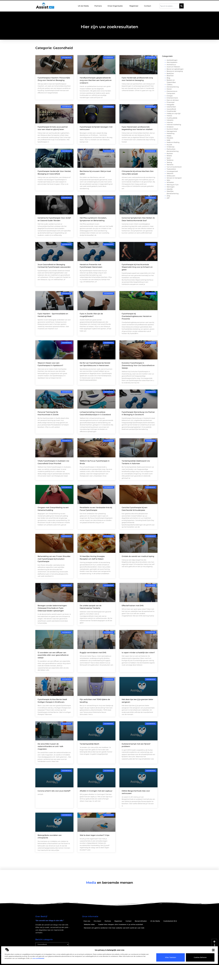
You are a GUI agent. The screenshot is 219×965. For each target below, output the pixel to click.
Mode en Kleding (173, 142)
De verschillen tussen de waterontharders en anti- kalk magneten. (50, 746)
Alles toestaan (170, 957)
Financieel (171, 102)
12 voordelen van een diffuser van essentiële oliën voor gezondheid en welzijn (53, 655)
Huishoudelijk (172, 118)
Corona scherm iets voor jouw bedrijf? (54, 791)
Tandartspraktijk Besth (89, 744)
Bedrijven (170, 73)
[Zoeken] (181, 5)
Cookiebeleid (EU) (170, 921)
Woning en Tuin (173, 185)
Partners (98, 6)
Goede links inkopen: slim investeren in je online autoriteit (120, 924)
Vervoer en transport (174, 178)
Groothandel (171, 111)
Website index (89, 924)
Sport (169, 158)
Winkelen (170, 182)
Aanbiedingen (172, 60)
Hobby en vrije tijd (173, 113)
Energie (170, 96)
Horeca (169, 116)
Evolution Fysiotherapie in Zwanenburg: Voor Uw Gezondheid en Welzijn (138, 365)
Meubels (170, 138)
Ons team (97, 921)
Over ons (86, 921)
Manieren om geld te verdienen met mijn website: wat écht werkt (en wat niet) (114, 928)
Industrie (170, 120)
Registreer (133, 6)
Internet (170, 122)
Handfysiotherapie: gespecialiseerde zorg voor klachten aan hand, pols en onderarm (96, 80)
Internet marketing (174, 124)
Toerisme (170, 164)
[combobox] (169, 5)
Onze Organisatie (115, 6)
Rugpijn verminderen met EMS (93, 652)
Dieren (169, 89)
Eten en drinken (173, 100)
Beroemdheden (141, 921)
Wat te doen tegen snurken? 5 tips (94, 835)
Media (169, 136)
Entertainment (172, 98)
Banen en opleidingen (175, 69)
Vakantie (170, 173)
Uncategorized (172, 171)
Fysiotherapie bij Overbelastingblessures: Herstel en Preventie (137, 316)
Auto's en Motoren (173, 67)
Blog (168, 78)
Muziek (169, 144)
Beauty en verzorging (175, 71)
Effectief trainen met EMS (132, 605)
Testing (169, 162)
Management (172, 131)
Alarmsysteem (172, 62)
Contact (147, 6)
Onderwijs (170, 147)
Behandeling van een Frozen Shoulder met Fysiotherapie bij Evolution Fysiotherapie (54, 558)
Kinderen (170, 127)
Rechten (170, 153)
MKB (168, 140)
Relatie (169, 156)
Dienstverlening (173, 87)
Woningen (171, 187)
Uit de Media (83, 6)
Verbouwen (171, 176)
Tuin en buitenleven (174, 167)
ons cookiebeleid (38, 958)
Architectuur (171, 64)
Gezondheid (171, 109)
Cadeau (169, 84)
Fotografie (170, 104)
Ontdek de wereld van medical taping (138, 556)
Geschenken (171, 107)
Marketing (170, 133)
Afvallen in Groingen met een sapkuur (96, 791)
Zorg (168, 196)
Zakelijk (170, 189)
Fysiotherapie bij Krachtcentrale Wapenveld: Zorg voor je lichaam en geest (137, 267)
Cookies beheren (200, 957)
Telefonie (170, 160)
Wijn (168, 180)
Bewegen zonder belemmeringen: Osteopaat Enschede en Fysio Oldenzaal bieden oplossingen (52, 608)
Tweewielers (171, 169)
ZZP (168, 198)
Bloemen (170, 76)
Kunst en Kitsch (172, 129)
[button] (213, 950)
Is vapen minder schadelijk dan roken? (138, 652)
